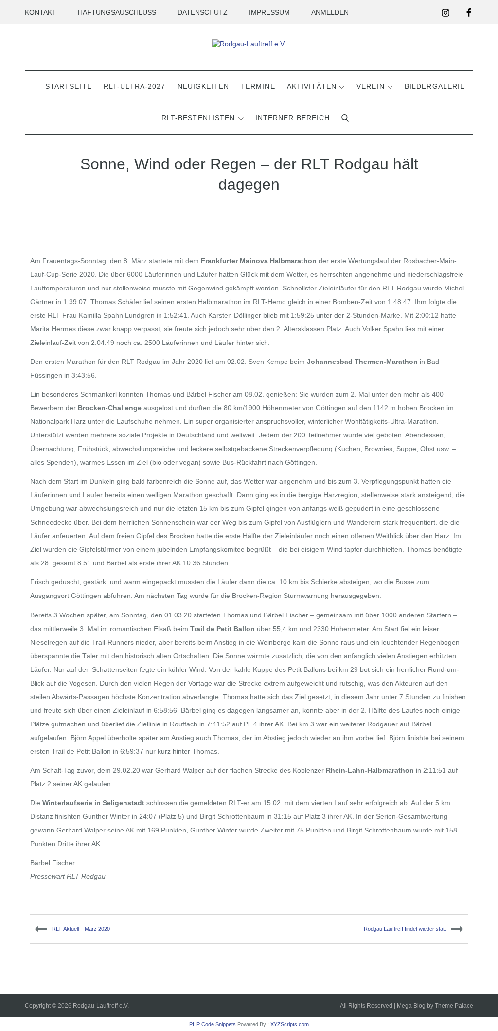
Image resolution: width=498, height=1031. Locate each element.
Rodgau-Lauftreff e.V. (101, 1005)
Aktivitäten (312, 86)
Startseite (68, 86)
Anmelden (330, 12)
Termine (258, 86)
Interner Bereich (292, 118)
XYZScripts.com (289, 1024)
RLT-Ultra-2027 (135, 86)
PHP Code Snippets (212, 1024)
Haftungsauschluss (117, 12)
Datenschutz (203, 12)
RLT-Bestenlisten (198, 118)
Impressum (269, 12)
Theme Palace (454, 1005)
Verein (370, 86)
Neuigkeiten (203, 86)
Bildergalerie (435, 86)
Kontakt (40, 12)
